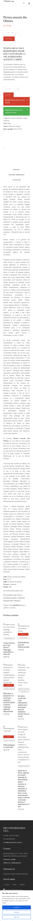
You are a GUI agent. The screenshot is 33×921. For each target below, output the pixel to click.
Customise (16, 912)
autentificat (16, 605)
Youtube (14, 884)
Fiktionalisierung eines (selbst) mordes (23, 644)
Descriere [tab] (16, 169)
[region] (16, 905)
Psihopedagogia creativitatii (9, 746)
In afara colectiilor (16, 118)
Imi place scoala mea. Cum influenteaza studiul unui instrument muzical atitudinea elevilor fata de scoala (23, 706)
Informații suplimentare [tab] (16, 175)
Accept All (16, 907)
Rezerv (8, 94)
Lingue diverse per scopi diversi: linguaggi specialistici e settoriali (9, 648)
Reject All (16, 917)
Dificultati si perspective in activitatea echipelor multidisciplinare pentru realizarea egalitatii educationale (9, 702)
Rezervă (9, 38)
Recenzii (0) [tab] (16, 180)
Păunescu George (14, 126)
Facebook (6, 884)
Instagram (22, 884)
